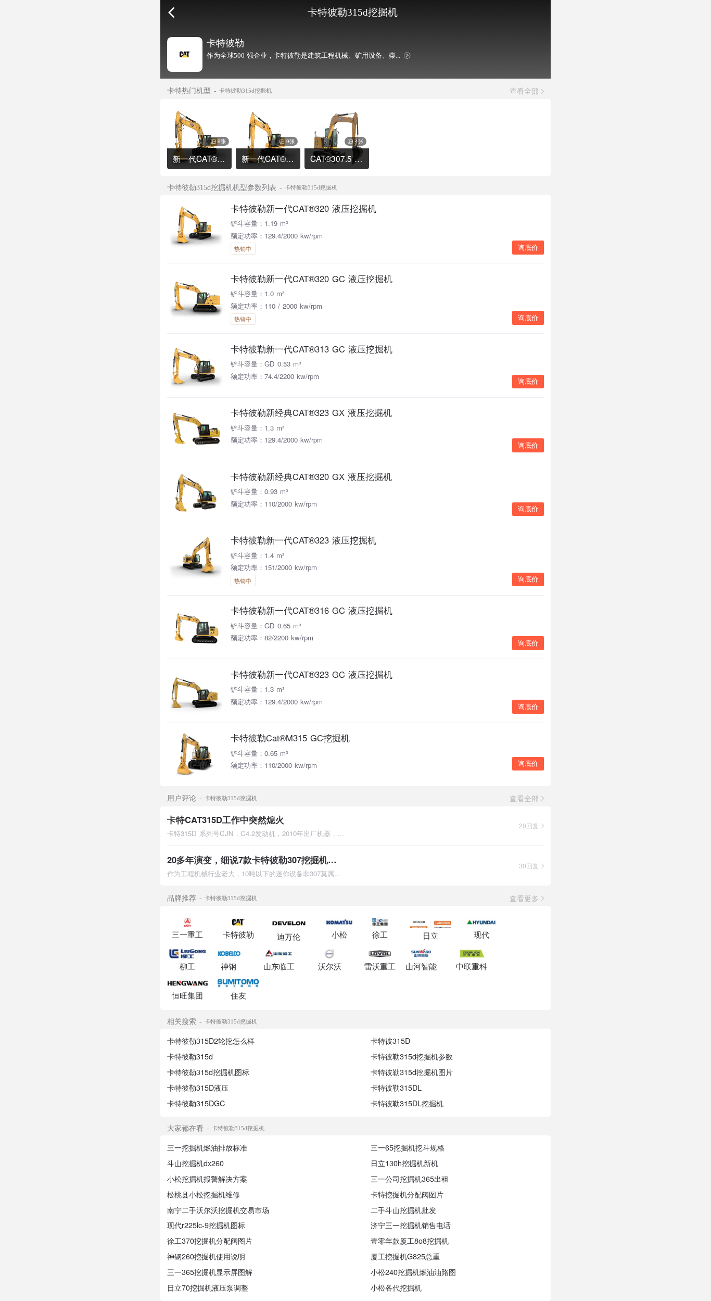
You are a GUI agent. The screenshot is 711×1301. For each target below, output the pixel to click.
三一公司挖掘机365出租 (410, 1178)
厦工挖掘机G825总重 (405, 1256)
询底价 (528, 247)
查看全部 (524, 90)
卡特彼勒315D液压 (197, 1087)
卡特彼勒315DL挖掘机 (407, 1103)
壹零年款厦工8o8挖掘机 (410, 1240)
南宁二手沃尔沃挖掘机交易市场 (218, 1210)
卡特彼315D (390, 1040)
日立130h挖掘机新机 (404, 1163)
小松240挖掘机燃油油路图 (413, 1272)
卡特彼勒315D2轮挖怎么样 (211, 1040)
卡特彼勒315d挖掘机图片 (412, 1072)
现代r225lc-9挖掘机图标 (206, 1225)
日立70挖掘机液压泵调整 (207, 1287)
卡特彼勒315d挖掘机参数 (412, 1056)
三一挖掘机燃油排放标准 (207, 1147)
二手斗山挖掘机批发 (403, 1210)
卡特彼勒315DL (396, 1087)
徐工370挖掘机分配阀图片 (209, 1240)
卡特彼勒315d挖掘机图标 (208, 1072)
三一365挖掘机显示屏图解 (209, 1272)
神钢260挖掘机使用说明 (206, 1256)
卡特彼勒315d (190, 1056)
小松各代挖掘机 (396, 1287)
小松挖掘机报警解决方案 (207, 1178)
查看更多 (524, 898)
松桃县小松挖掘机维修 (203, 1194)
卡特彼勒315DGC (196, 1103)
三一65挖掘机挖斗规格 (408, 1147)
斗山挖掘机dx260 (195, 1163)
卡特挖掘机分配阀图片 (407, 1194)
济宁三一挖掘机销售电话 (411, 1225)
